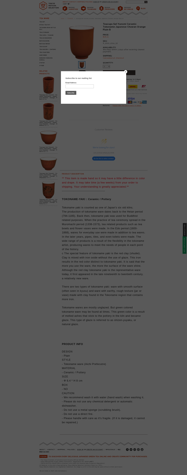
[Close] (125, 71)
